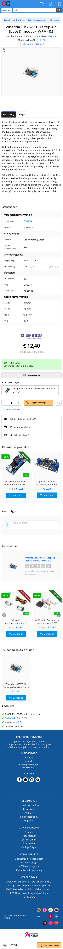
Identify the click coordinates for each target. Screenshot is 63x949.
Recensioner (29, 835)
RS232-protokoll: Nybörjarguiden (29, 893)
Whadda (27, 221)
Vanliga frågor (29, 847)
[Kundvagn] (56, 4)
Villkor (29, 813)
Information (29, 800)
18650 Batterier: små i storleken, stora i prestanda (29, 889)
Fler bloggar (29, 897)
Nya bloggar (29, 877)
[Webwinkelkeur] (31, 935)
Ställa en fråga (20, 523)
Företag (29, 757)
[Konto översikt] (48, 4)
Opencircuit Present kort (29, 858)
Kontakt (29, 761)
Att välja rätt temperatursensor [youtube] (29, 885)
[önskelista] (39, 4)
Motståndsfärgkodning (29, 870)
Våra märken (29, 843)
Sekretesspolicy (29, 816)
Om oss (29, 832)
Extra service (29, 854)
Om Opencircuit (29, 827)
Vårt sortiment (29, 839)
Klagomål (29, 820)
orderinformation (29, 805)
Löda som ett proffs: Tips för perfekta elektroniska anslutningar (29, 881)
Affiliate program (29, 866)
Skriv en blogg (29, 862)
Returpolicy (29, 809)
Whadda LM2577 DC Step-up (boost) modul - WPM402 (40, 559)
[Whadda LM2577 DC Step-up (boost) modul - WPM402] (13, 566)
